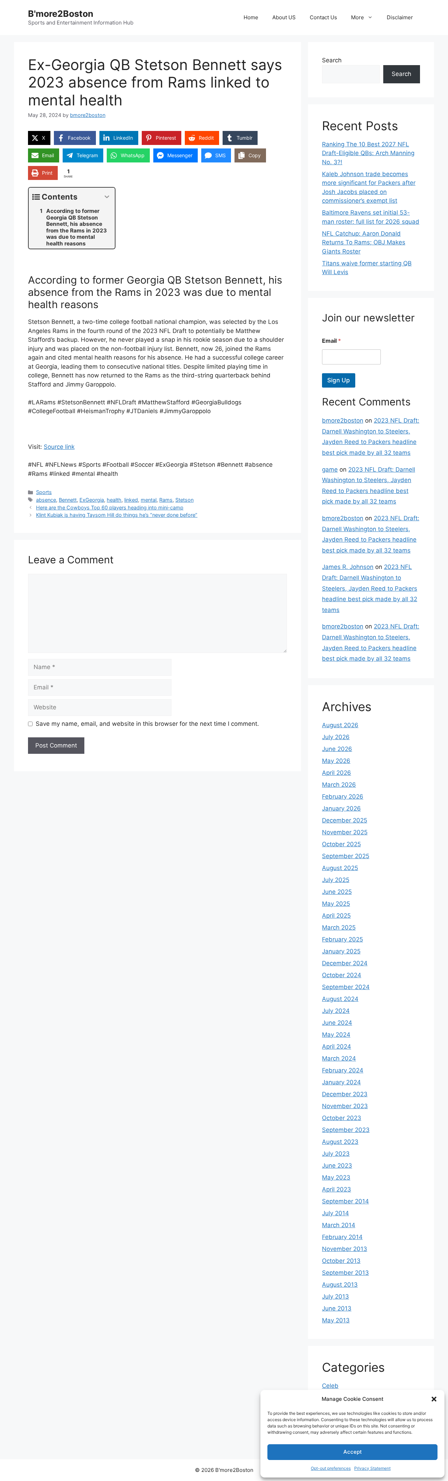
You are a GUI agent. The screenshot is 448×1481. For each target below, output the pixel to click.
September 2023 (346, 1129)
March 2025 (339, 927)
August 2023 (340, 1141)
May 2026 (336, 760)
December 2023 (345, 1094)
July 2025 (335, 879)
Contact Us (323, 17)
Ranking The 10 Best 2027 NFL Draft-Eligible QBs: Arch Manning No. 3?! (368, 153)
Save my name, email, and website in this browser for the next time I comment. (147, 723)
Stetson (184, 500)
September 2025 (345, 856)
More (357, 17)
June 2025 (337, 891)
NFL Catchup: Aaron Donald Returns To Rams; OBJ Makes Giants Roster (363, 242)
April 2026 (336, 772)
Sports (44, 492)
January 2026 (341, 808)
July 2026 (336, 736)
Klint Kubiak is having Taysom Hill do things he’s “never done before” (116, 515)
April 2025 (336, 915)
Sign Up (338, 380)
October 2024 (341, 975)
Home (251, 17)
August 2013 (340, 1284)
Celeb (330, 1385)
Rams (166, 500)
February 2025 (342, 939)
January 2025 (341, 951)
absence (46, 500)
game (330, 469)
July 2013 (335, 1296)
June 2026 (337, 748)
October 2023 (341, 1117)
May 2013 (336, 1320)
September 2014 (345, 1201)
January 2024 (341, 1082)
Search (332, 60)
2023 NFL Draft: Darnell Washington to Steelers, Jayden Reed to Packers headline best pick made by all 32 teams (369, 588)
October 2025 (341, 844)
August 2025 (340, 867)
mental (148, 500)
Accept (352, 1451)
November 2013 (344, 1248)
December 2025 (344, 820)
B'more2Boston (60, 13)
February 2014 (342, 1236)
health (114, 500)
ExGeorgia (91, 500)
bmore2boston (342, 420)
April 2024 (336, 1046)
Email (331, 341)
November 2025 (345, 832)
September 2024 (346, 986)
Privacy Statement (372, 1468)
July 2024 (336, 1010)
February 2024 (342, 1070)
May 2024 (336, 1034)
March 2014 (338, 1225)
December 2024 (345, 963)
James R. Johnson (347, 566)
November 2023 (345, 1106)
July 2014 (335, 1213)
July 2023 (336, 1153)
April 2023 (336, 1189)
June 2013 (336, 1308)
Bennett (68, 500)
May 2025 (336, 903)
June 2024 (337, 1022)
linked (131, 500)
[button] (434, 1399)
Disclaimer (400, 17)
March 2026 (339, 784)
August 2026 (340, 725)
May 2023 (336, 1177)
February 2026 (342, 796)
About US (284, 17)
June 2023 (337, 1165)
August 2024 (340, 998)
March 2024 (339, 1058)
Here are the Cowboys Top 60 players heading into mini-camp (109, 507)
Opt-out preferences (331, 1468)
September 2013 (345, 1272)
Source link (59, 446)
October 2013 (341, 1260)
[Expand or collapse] (107, 197)
